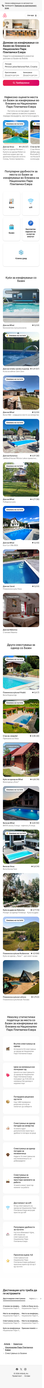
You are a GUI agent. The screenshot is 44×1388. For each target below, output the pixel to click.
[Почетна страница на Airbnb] (5, 15)
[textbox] (12, 75)
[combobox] (21, 66)
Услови (27, 1376)
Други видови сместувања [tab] (14, 1298)
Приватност (17, 1376)
